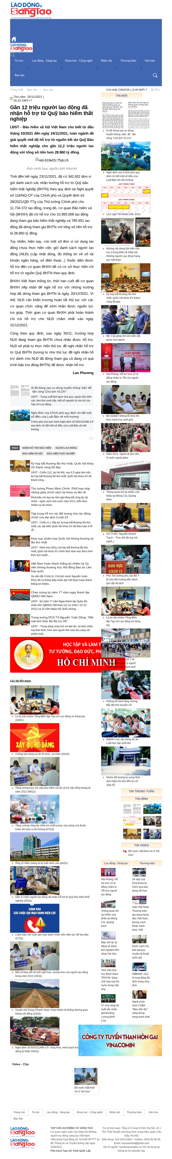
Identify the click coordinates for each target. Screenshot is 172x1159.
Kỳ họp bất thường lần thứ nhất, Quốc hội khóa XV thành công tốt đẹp (62, 465)
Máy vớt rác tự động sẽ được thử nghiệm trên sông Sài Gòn (110, 948)
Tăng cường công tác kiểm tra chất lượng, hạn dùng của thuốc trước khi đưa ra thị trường (50, 827)
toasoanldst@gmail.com (135, 1143)
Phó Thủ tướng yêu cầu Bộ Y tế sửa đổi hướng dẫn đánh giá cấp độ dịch (122, 579)
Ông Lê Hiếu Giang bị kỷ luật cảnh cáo (41, 863)
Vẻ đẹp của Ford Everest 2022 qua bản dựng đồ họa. (140, 885)
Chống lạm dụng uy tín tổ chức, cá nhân (42, 754)
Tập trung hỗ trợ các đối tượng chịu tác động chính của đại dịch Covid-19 (61, 515)
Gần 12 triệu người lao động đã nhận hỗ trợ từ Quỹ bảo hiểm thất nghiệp (52, 899)
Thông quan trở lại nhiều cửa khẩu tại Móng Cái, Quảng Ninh (122, 496)
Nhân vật (106, 60)
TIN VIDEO (141, 845)
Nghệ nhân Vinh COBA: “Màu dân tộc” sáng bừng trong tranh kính (141, 1009)
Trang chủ (19, 1112)
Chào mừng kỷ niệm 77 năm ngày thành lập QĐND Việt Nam (60, 594)
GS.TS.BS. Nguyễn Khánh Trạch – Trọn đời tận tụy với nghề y (122, 537)
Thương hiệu (128, 60)
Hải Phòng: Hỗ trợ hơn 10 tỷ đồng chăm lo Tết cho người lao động (122, 378)
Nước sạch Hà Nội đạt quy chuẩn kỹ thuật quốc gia (140, 952)
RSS (156, 89)
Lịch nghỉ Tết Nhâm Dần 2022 (123, 214)
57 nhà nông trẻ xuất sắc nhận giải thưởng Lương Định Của (110, 1013)
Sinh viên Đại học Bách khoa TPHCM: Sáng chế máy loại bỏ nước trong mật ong (110, 980)
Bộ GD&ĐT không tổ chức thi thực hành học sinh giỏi (122, 417)
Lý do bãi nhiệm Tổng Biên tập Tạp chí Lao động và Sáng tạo (50, 718)
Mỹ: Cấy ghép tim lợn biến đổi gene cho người (123, 338)
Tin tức (19, 60)
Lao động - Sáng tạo (44, 60)
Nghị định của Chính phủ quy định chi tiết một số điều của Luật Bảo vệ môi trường (61, 414)
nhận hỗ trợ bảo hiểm (36, 448)
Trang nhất (16, 89)
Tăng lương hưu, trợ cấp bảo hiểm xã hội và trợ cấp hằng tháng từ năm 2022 (53, 789)
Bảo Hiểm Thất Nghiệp (61, 453)
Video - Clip (20, 1064)
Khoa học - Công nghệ (78, 60)
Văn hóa (150, 60)
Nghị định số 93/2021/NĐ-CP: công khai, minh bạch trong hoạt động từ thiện (50, 1049)
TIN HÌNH (141, 798)
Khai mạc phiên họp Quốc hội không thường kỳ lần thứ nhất (62, 540)
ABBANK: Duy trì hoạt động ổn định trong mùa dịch (141, 979)
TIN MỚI (121, 95)
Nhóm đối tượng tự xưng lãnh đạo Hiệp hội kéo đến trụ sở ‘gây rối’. (123, 781)
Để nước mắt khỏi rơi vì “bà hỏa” (143, 853)
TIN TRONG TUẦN (141, 791)
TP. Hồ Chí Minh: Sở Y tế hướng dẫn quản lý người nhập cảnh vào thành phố (121, 663)
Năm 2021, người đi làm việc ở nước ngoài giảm (122, 455)
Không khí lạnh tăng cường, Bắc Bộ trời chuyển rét (122, 703)
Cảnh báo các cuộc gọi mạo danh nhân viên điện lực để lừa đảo (52, 936)
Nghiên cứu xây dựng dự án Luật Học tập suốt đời (122, 741)
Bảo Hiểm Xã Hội (32, 453)
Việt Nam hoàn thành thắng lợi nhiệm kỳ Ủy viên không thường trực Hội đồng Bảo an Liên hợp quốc (61, 567)
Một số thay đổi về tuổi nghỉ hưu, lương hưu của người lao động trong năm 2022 (51, 974)
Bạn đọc (20, 75)
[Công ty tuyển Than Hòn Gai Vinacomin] (120, 1040)
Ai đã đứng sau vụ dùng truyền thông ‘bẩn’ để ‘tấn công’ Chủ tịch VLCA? (61, 389)
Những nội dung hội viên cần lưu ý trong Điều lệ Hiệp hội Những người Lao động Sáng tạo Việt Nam (123, 254)
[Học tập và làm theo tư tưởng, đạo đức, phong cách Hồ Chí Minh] (67, 654)
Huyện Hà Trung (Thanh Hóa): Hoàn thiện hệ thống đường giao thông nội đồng (51, 1011)
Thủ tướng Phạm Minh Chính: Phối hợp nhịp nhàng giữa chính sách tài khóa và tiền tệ (60, 490)
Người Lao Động (66, 448)
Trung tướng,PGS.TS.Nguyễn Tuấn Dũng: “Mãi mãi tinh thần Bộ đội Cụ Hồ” (62, 619)
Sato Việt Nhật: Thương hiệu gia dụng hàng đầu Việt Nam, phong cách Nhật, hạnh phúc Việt (140, 918)
